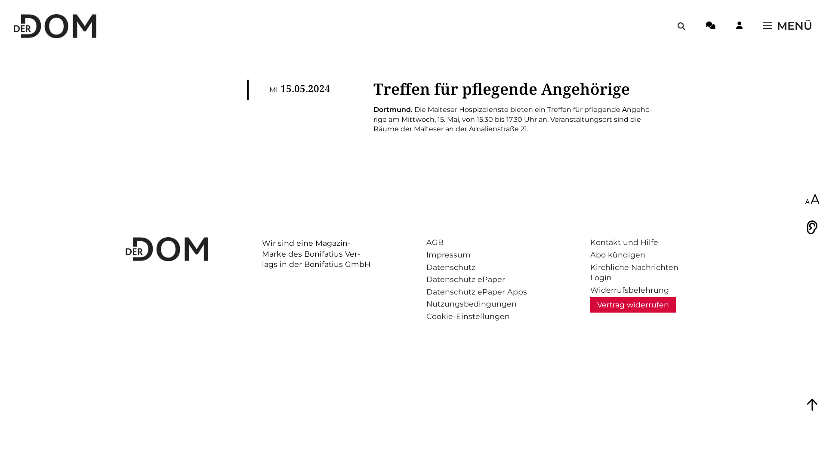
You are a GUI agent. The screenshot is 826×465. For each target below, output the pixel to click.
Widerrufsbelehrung (629, 289)
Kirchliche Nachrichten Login (634, 272)
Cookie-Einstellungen (468, 316)
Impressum (448, 254)
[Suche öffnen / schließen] (681, 26)
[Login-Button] (739, 27)
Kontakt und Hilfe (624, 242)
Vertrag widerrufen (633, 304)
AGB (435, 242)
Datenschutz (450, 267)
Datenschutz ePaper (465, 279)
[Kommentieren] (710, 27)
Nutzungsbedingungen (471, 303)
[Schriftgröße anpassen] (812, 200)
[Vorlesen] (812, 227)
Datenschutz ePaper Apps (476, 291)
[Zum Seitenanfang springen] (812, 404)
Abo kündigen (617, 254)
